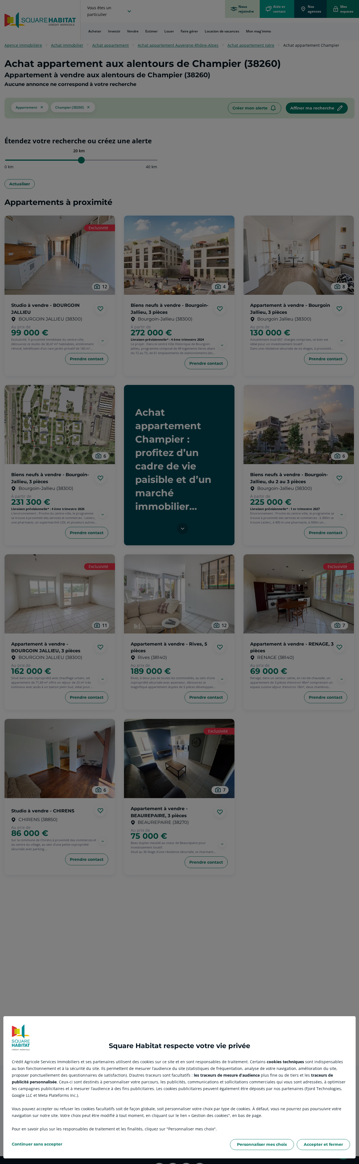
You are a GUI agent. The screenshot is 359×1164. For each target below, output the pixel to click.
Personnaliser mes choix (262, 1144)
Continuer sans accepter (37, 1144)
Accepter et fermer (323, 1144)
